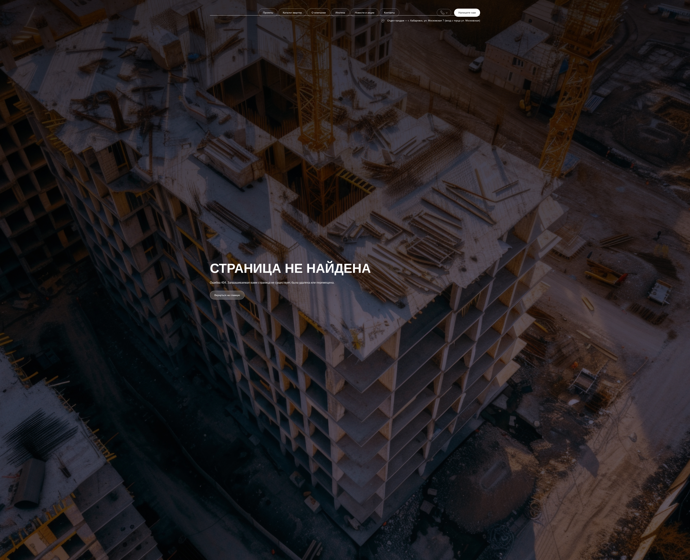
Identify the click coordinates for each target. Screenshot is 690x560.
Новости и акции (364, 12)
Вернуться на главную (227, 295)
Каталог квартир (292, 12)
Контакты (389, 12)
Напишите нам (467, 12)
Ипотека (340, 12)
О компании (319, 12)
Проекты (268, 12)
